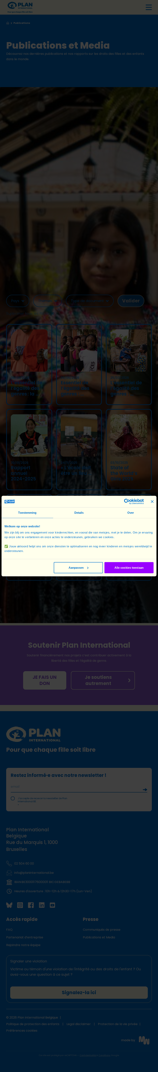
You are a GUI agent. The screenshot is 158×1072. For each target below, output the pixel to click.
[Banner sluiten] (152, 501)
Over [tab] (130, 512)
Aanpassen (76, 567)
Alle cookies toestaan (129, 567)
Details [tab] (79, 512)
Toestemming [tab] (27, 512)
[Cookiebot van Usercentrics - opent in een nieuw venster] (127, 501)
